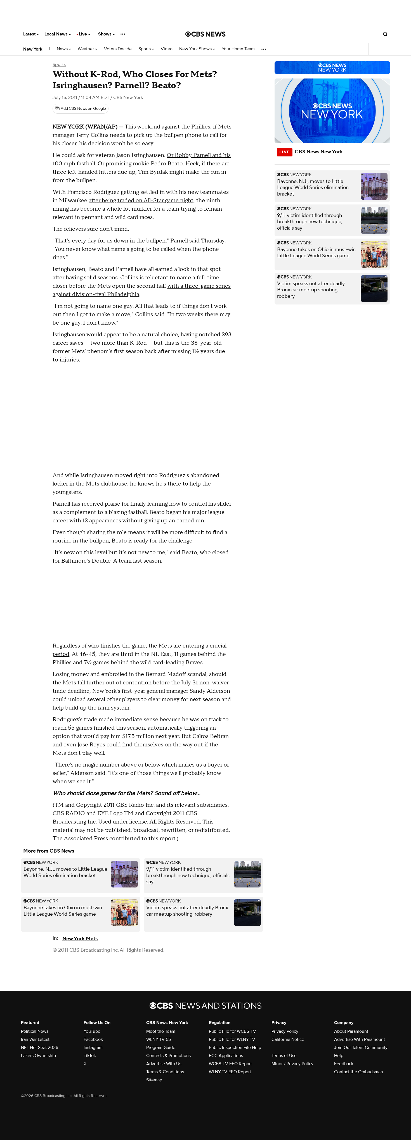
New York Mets (80, 939)
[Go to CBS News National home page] (205, 34)
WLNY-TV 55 (158, 1039)
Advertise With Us (163, 1064)
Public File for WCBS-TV (232, 1031)
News (63, 49)
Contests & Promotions (168, 1055)
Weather (86, 49)
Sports (145, 49)
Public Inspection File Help (235, 1047)
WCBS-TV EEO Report (230, 1064)
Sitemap (154, 1080)
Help (338, 1055)
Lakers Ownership (38, 1055)
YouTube (92, 1031)
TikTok (90, 1055)
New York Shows (196, 49)
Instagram (93, 1047)
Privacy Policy (284, 1031)
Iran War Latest (35, 1039)
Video (167, 49)
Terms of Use (284, 1055)
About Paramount (351, 1031)
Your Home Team (238, 49)
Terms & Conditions (165, 1072)
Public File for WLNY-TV (232, 1039)
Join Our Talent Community (361, 1047)
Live (83, 34)
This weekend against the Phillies (167, 126)
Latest (30, 34)
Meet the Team (160, 1031)
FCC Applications (226, 1055)
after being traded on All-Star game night (141, 200)
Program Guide (160, 1047)
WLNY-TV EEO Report (230, 1072)
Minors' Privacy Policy (292, 1064)
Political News (34, 1031)
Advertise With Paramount (359, 1039)
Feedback (343, 1064)
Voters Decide (118, 49)
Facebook (93, 1039)
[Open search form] (385, 34)
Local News (56, 34)
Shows (105, 34)
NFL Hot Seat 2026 (39, 1047)
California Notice (287, 1039)
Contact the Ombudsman (358, 1072)
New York (32, 49)
